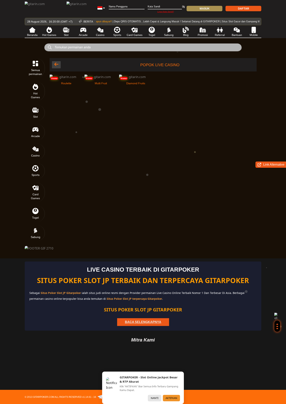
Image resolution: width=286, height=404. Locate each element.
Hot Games (49, 34)
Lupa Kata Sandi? (165, 11)
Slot (66, 34)
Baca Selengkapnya (143, 322)
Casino (100, 34)
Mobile (254, 34)
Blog (186, 34)
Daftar (243, 8)
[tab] (35, 68)
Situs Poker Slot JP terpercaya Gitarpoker (134, 299)
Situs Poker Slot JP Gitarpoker (61, 293)
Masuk (205, 8)
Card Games (134, 34)
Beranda (32, 34)
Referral (220, 34)
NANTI (154, 398)
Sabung (169, 34)
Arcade (83, 34)
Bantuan (237, 34)
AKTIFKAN (171, 398)
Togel (151, 34)
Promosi (203, 34)
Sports (117, 34)
